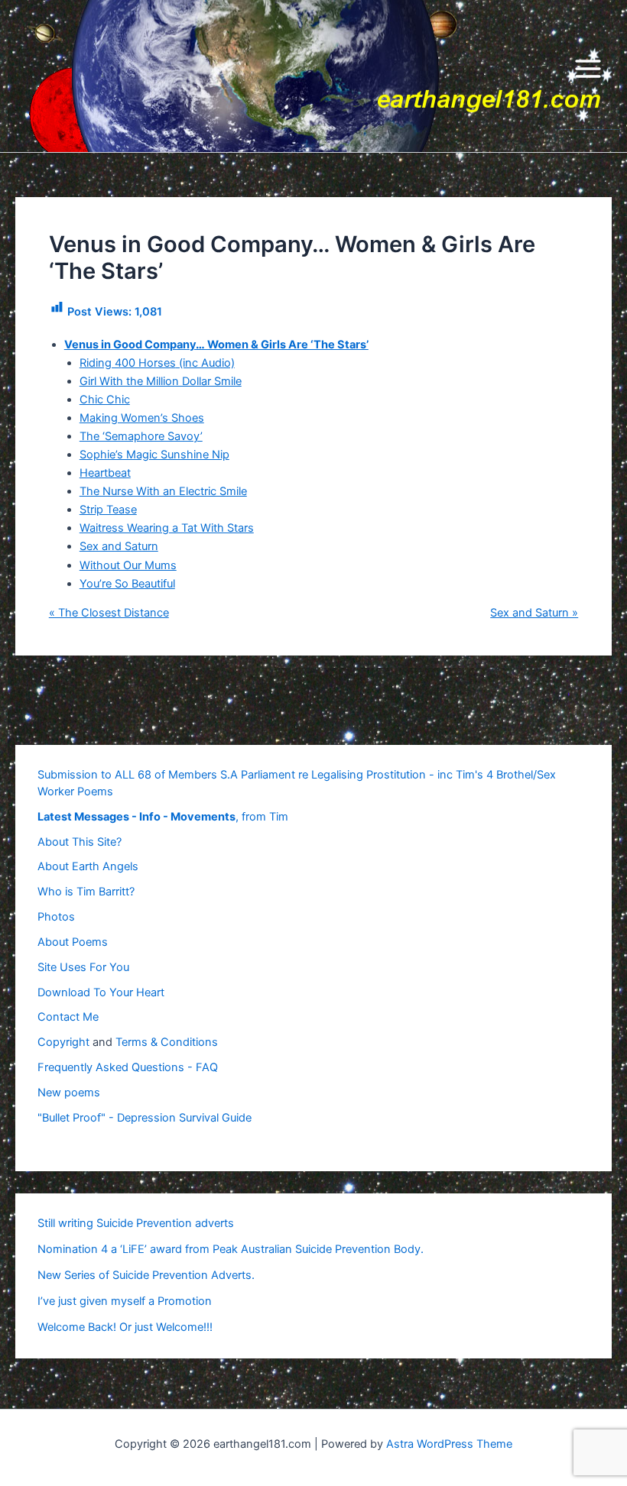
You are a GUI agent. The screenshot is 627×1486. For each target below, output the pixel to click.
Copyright (63, 1042)
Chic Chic (105, 399)
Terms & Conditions (166, 1042)
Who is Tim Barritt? (86, 891)
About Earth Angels (87, 866)
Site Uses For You (83, 967)
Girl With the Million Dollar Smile (161, 381)
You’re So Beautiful (127, 584)
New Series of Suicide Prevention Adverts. (146, 1275)
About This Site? (79, 842)
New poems (68, 1092)
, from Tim (162, 817)
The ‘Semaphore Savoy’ (141, 436)
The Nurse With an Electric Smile (163, 491)
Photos (56, 917)
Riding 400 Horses (128, 363)
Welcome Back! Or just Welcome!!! (125, 1327)
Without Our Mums (128, 565)
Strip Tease (108, 509)
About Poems (72, 942)
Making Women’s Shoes (142, 418)
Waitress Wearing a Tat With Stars (167, 528)
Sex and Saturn (119, 546)
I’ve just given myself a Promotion (124, 1301)
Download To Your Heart (100, 992)
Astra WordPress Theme (449, 1444)
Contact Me (68, 1017)
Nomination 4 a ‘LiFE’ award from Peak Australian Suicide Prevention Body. (230, 1249)
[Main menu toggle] (588, 76)
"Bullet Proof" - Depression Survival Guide (144, 1118)
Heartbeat (105, 473)
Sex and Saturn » (534, 613)
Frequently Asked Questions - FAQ (127, 1067)
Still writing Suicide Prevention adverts (135, 1223)
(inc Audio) (205, 363)
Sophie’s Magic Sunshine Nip (154, 454)
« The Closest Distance (109, 613)
